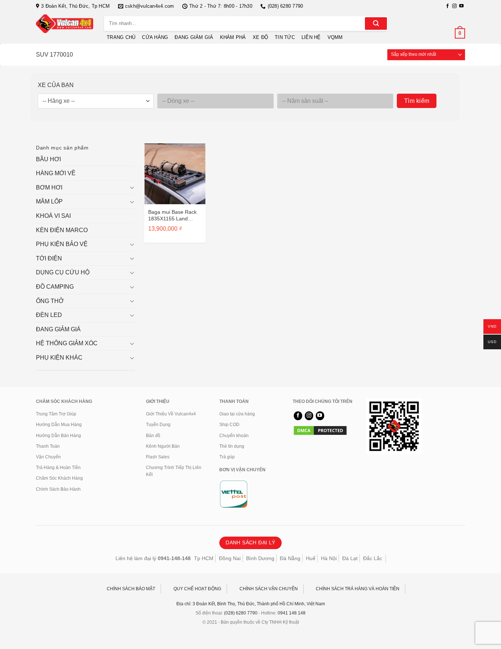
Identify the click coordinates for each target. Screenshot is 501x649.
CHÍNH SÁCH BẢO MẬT (131, 588)
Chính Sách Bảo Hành (58, 489)
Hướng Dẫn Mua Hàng (59, 424)
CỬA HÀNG (155, 37)
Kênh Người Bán (163, 446)
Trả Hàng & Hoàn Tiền (58, 467)
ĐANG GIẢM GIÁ (194, 37)
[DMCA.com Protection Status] (320, 430)
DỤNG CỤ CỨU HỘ (62, 272)
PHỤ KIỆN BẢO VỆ (62, 244)
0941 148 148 (292, 613)
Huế (310, 558)
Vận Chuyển (48, 456)
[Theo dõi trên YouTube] (461, 6)
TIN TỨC (285, 37)
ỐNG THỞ (50, 301)
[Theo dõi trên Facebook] (447, 6)
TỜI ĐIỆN (49, 258)
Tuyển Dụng (158, 424)
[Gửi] (376, 23)
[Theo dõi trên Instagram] (454, 6)
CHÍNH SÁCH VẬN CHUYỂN (268, 588)
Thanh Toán (48, 446)
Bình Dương (260, 558)
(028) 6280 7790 (240, 613)
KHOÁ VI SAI (53, 216)
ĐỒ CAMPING (55, 287)
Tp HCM (203, 558)
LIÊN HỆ (311, 37)
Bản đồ (153, 435)
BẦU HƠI (48, 159)
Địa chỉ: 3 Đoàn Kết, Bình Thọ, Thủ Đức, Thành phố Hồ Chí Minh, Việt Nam (250, 603)
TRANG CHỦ (121, 37)
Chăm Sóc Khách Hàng (59, 478)
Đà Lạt (350, 558)
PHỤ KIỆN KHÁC (59, 357)
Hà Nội (329, 558)
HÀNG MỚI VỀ (56, 173)
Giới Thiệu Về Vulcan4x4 (171, 414)
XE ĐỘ (260, 37)
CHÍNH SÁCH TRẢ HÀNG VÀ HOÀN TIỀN (357, 588)
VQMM (335, 37)
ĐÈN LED (49, 315)
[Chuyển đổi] (132, 187)
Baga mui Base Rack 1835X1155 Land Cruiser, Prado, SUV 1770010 (172, 215)
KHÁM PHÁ (233, 37)
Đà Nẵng (290, 558)
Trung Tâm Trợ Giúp (56, 414)
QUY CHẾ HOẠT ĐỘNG (197, 588)
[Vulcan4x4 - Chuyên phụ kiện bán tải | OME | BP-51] (64, 23)
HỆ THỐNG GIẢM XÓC (67, 343)
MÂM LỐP (49, 201)
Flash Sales (157, 456)
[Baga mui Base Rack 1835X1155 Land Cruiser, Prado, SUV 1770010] (175, 173)
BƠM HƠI (49, 187)
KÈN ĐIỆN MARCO (62, 230)
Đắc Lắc (372, 558)
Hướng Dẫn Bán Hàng (58, 435)
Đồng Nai (230, 558)
